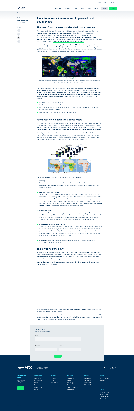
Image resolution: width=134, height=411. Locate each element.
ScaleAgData (87, 383)
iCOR (52, 381)
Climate (36, 385)
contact (21, 388)
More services (54, 382)
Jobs (105, 2)
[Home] (23, 8)
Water (36, 383)
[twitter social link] (113, 368)
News (75, 8)
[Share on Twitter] (18, 37)
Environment (38, 381)
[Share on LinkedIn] (18, 34)
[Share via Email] (18, 41)
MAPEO (69, 381)
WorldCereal (87, 381)
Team (88, 8)
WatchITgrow (71, 383)
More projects (87, 384)
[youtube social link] (115, 368)
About (96, 8)
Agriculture (37, 378)
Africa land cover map (44, 35)
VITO (101, 383)
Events (99, 2)
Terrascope (70, 378)
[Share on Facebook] (18, 30)
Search (105, 8)
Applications (57, 8)
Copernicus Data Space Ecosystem (72, 386)
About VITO (112, 2)
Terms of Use (104, 395)
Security (36, 389)
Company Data (104, 392)
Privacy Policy (104, 397)
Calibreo (53, 378)
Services (67, 8)
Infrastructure (38, 387)
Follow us (106, 368)
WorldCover (87, 378)
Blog (82, 8)
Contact (113, 8)
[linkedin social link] (110, 368)
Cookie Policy (104, 399)
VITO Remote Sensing (104, 379)
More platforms (71, 389)
